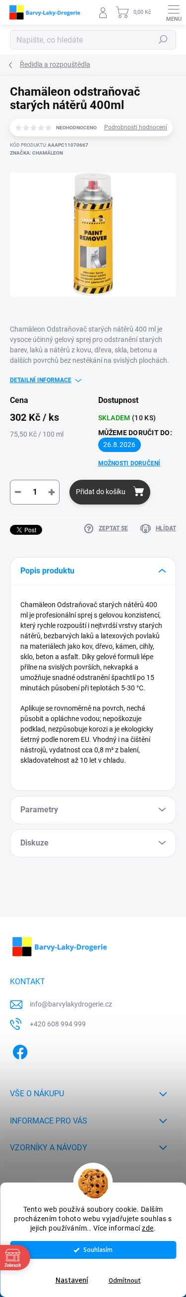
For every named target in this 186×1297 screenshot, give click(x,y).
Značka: (36, 153)
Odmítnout (125, 1280)
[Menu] (173, 12)
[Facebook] (18, 1050)
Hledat (163, 39)
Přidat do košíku (100, 492)
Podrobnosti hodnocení (135, 127)
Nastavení (72, 1280)
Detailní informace (40, 380)
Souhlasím (98, 1249)
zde (148, 1228)
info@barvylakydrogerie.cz (71, 1004)
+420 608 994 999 (58, 1024)
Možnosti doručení (129, 463)
